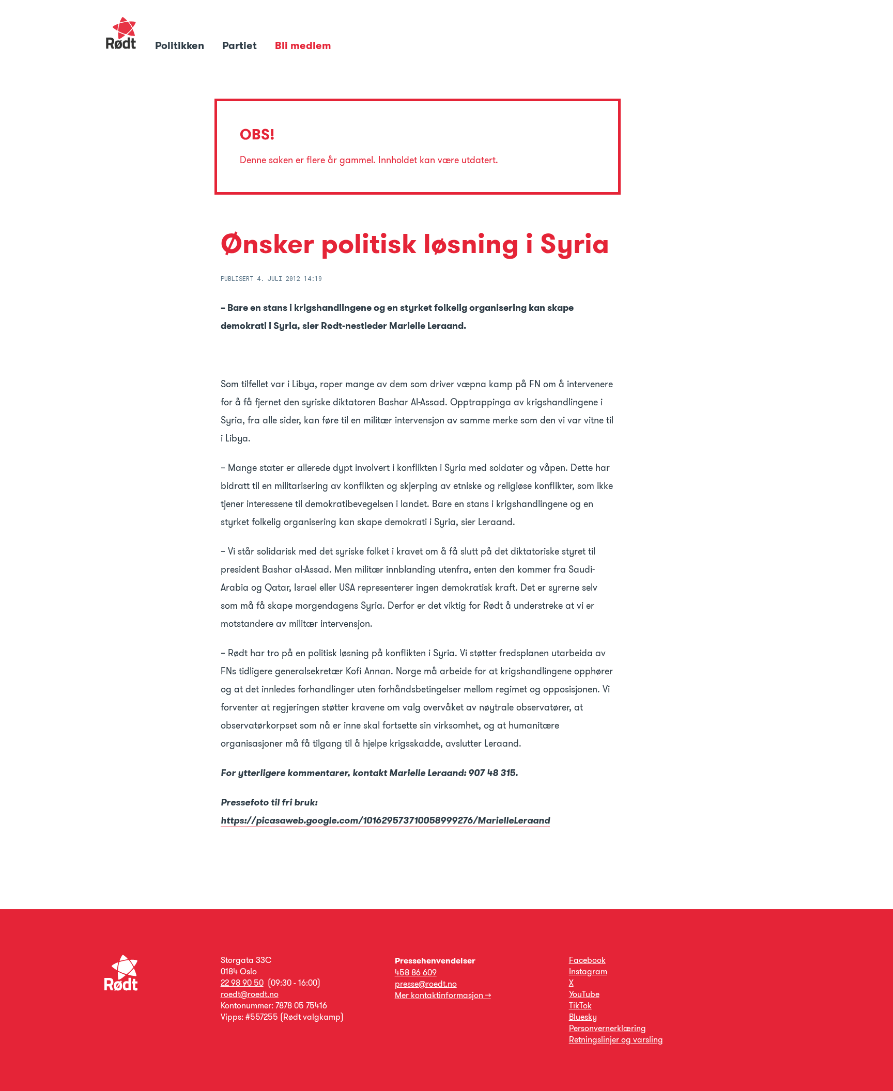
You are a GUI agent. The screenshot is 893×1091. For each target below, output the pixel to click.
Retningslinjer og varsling (616, 1040)
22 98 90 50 (242, 983)
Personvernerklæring (607, 1028)
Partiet (240, 45)
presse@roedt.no (426, 984)
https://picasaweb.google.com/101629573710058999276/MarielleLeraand (385, 820)
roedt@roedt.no (250, 994)
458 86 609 (416, 972)
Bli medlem (303, 45)
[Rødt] (120, 988)
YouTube (584, 994)
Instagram (588, 971)
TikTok (580, 1005)
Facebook (587, 960)
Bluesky (583, 1017)
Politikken (181, 45)
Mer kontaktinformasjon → (443, 995)
